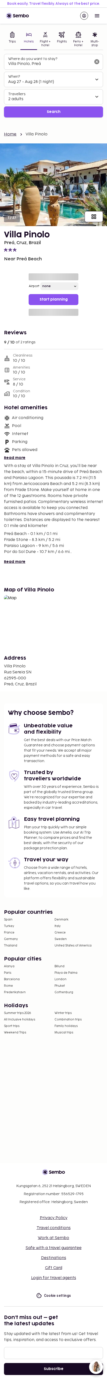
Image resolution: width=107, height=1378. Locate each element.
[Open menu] (97, 16)
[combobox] (49, 63)
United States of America (73, 945)
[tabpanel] (53, 86)
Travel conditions (54, 1228)
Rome (8, 986)
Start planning (54, 299)
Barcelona (12, 979)
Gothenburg (63, 992)
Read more (14, 457)
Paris (7, 973)
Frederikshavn (15, 992)
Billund (59, 966)
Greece (60, 932)
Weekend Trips (15, 1032)
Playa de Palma (65, 973)
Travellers (16, 94)
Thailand (10, 945)
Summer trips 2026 (17, 1013)
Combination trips (68, 1019)
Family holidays (66, 1026)
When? (14, 76)
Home (10, 134)
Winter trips (63, 1013)
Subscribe (53, 1369)
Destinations (53, 1258)
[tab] (12, 40)
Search (53, 111)
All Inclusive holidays (19, 1019)
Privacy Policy (53, 1218)
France (9, 932)
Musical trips (63, 1032)
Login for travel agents (53, 1278)
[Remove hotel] (97, 62)
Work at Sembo (53, 1238)
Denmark (61, 919)
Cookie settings (57, 1296)
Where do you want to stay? (32, 59)
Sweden (60, 939)
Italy (57, 926)
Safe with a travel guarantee (54, 1248)
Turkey (9, 926)
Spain (8, 919)
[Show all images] (94, 216)
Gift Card (53, 1268)
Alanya (9, 966)
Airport (34, 286)
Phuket (59, 986)
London (60, 979)
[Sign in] (84, 16)
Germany (11, 939)
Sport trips (11, 1026)
